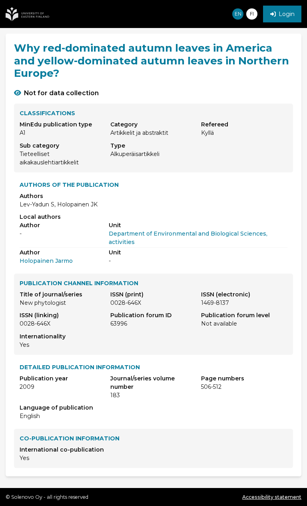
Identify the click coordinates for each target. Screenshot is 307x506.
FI (252, 14)
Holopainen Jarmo (46, 260)
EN (238, 14)
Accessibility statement (271, 497)
